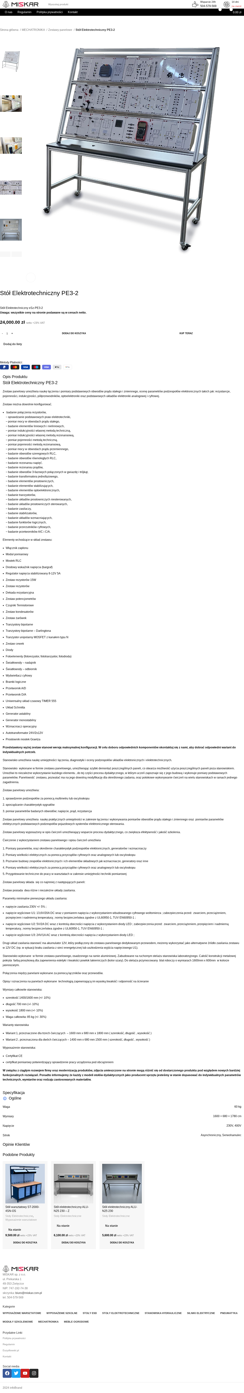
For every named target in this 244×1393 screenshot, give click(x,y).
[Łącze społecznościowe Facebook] (3, 353)
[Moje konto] (205, 12)
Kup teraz (186, 333)
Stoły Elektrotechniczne (19, 1215)
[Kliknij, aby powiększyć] (30, 277)
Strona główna (9, 29)
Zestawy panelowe (60, 29)
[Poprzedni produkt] (2, 35)
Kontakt (7, 1356)
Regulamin (9, 1344)
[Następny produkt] (9, 35)
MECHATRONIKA (34, 29)
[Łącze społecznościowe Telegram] (19, 353)
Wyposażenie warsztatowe (21, 1219)
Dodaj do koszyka (74, 333)
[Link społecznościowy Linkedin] (15, 353)
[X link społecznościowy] (7, 353)
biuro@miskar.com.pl (28, 1292)
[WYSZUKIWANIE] (186, 2)
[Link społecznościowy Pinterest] (11, 353)
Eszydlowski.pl (11, 1350)
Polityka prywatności (14, 1338)
